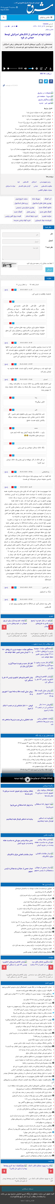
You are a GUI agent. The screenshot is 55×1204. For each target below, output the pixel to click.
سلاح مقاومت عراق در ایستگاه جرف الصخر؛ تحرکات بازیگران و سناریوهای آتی (29, 1081)
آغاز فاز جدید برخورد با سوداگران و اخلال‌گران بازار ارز (20, 665)
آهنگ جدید (18, 211)
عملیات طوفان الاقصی (45, 190)
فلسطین (25, 182)
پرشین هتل (31, 211)
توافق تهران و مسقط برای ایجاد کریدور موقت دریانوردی (34, 1026)
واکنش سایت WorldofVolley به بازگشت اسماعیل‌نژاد (34, 1089)
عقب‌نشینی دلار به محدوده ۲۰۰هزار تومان (38, 739)
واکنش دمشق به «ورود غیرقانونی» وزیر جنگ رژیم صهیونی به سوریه (29, 1006)
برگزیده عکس (48, 835)
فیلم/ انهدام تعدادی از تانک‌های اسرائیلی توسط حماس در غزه (27, 36)
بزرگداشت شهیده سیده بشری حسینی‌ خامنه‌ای (36, 928)
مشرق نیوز (34, 6)
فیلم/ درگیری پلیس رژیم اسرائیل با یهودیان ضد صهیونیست (31, 159)
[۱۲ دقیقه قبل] (43, 653)
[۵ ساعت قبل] (40, 625)
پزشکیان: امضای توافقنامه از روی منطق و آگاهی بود (35, 1102)
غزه (18, 182)
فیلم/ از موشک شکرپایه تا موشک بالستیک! (37, 152)
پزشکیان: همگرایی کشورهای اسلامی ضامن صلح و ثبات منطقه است (30, 1085)
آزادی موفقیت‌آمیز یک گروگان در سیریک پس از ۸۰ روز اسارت (31, 922)
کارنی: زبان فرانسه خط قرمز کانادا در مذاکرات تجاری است (33, 1105)
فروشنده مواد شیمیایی (43, 220)
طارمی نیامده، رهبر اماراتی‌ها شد (41, 938)
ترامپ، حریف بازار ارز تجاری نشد (41, 1146)
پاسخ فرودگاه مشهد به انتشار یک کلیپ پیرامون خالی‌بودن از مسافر (30, 1129)
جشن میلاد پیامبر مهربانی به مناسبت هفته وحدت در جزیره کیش (18, 842)
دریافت (46, 73)
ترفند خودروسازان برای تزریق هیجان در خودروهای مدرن (17, 634)
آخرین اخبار (49, 983)
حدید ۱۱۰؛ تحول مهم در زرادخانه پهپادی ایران (37, 1003)
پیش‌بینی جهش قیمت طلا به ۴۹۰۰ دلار (39, 763)
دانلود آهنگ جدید (45, 207)
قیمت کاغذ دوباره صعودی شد (42, 766)
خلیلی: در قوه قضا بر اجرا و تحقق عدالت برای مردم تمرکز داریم (31, 1115)
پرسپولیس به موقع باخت (43, 1122)
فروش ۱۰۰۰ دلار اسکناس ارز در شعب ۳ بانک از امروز (18, 707)
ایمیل (51, 240)
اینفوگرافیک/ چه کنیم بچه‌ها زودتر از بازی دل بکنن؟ (15, 1179)
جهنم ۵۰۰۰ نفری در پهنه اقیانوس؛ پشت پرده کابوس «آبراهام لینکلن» (28, 1020)
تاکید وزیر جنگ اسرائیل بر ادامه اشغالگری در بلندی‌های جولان (31, 1119)
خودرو (51, 616)
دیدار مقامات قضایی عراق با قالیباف (20, 854)
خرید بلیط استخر (32, 216)
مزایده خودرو (46, 216)
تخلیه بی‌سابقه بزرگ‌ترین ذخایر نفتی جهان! (37, 1132)
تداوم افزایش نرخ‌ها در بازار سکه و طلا (39, 746)
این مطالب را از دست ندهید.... (42, 644)
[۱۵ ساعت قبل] (14, 625)
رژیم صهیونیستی (45, 182)
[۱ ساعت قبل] (43, 844)
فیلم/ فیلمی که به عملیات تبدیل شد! (39, 112)
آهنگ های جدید (45, 211)
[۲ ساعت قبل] (43, 667)
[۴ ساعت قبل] (43, 681)
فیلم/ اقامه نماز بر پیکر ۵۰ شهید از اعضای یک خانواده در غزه (31, 162)
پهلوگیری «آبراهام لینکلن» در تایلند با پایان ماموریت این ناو (32, 1066)
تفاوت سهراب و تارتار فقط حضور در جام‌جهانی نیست (34, 1029)
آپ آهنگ (48, 198)
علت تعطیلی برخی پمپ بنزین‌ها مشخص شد (17, 719)
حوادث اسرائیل (10, 186)
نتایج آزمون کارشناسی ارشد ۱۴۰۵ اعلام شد (37, 999)
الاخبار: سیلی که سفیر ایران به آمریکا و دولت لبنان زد (34, 908)
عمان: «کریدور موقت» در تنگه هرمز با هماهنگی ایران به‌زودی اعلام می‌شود (27, 987)
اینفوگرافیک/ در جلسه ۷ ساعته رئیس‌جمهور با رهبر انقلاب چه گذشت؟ (28, 1046)
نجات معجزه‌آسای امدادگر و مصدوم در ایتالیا (37, 1063)
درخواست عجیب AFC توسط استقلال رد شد (37, 905)
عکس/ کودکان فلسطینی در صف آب (39, 146)
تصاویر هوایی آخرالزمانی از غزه (42, 918)
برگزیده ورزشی (48, 785)
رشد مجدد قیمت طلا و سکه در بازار (40, 756)
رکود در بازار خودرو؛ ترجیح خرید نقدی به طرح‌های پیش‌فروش (42, 634)
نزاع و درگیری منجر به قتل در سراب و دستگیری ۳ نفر (34, 925)
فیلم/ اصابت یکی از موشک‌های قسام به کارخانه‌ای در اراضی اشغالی (29, 132)
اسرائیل (34, 182)
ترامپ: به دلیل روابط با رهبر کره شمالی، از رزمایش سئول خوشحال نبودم (28, 1073)
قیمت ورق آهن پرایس (13, 216)
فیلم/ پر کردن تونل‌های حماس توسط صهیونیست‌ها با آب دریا (31, 149)
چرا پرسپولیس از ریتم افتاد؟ (42, 1036)
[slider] (12, 68)
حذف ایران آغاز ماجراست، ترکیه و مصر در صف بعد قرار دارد (32, 945)
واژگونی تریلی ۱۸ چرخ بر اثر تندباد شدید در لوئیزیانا (35, 1126)
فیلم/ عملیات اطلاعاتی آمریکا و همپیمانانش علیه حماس (32, 139)
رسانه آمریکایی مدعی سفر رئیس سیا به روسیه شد (35, 1049)
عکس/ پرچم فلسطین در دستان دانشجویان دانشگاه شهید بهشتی (29, 156)
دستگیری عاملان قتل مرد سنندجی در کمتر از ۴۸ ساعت (40, 975)
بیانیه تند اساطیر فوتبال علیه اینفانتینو (19, 819)
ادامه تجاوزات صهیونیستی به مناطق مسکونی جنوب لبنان (33, 1056)
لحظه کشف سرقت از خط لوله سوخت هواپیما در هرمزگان (33, 932)
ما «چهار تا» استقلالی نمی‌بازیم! (21, 805)
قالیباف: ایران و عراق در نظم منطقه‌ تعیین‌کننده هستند (34, 990)
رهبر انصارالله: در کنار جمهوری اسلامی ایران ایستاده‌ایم (34, 1139)
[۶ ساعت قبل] (43, 709)
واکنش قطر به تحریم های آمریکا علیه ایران (37, 902)
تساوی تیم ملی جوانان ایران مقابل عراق (39, 1053)
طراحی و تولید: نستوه (27, 1200)
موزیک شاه (36, 198)
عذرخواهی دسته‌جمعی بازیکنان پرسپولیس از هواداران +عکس (31, 1070)
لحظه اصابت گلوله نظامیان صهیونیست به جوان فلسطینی (33, 1076)
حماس (36, 186)
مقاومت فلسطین (46, 186)
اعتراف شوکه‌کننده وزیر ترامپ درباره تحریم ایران (36, 895)
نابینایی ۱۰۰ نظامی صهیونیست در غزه (39, 119)
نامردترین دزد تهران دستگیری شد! (40, 898)
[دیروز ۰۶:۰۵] (14, 1170)
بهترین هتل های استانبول (42, 203)
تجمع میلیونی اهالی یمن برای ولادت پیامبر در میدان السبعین (32, 1095)
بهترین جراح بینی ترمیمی (25, 207)
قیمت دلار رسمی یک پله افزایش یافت (39, 749)
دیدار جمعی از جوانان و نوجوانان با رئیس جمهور (18, 870)
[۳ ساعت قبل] (27, 779)
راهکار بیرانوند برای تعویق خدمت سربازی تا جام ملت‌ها (18, 793)
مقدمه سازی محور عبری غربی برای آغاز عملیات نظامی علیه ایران (31, 1023)
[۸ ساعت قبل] (43, 723)
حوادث (51, 957)
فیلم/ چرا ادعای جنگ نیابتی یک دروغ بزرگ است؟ (34, 122)
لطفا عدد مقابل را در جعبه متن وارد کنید (40, 263)
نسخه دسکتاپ (27, 1188)
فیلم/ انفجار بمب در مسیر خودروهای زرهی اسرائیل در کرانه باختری (29, 142)
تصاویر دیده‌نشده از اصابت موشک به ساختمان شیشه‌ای (33, 888)
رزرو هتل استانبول (21, 203)
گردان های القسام (24, 186)
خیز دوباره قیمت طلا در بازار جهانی (40, 753)
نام (52, 233)
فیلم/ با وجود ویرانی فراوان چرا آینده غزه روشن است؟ (33, 129)
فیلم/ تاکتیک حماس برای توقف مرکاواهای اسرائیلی (34, 169)
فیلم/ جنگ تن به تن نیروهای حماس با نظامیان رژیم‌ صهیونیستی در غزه (28, 136)
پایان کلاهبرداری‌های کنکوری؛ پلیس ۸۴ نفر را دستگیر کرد (17, 679)
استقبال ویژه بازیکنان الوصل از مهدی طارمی (37, 952)
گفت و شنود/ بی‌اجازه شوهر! (42, 948)
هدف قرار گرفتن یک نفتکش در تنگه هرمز (38, 935)
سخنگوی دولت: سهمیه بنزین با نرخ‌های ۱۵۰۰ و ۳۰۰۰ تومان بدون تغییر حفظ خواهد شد (17, 651)
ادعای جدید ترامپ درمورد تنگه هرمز (40, 1039)
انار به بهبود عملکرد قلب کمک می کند (41, 1179)
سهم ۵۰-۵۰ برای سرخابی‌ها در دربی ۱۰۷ (38, 1099)
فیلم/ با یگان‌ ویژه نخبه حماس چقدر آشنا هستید (35, 126)
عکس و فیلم (45, 17)
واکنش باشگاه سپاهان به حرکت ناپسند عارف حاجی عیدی (33, 1043)
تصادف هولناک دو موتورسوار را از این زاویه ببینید (33, 778)
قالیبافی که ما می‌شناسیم (43, 892)
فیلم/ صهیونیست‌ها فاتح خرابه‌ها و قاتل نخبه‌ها (35, 166)
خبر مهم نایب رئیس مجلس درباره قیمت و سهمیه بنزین (33, 1060)
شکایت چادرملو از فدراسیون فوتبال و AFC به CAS (35, 1136)
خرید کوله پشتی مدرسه (22, 220)
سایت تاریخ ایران (22, 198)
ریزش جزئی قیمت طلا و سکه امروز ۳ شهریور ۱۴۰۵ (17, 693)
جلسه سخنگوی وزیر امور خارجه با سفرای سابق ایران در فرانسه (31, 1016)
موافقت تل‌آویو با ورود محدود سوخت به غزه (36, 116)
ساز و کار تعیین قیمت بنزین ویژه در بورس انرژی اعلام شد (33, 1009)
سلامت (50, 1161)
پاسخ (6, 289)
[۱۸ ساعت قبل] (40, 1170)
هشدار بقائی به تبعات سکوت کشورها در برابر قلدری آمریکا (32, 1013)
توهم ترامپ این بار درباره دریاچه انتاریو (39, 1152)
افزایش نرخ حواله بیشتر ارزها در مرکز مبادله (37, 759)
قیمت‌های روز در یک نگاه (44, 735)
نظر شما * (49, 247)
